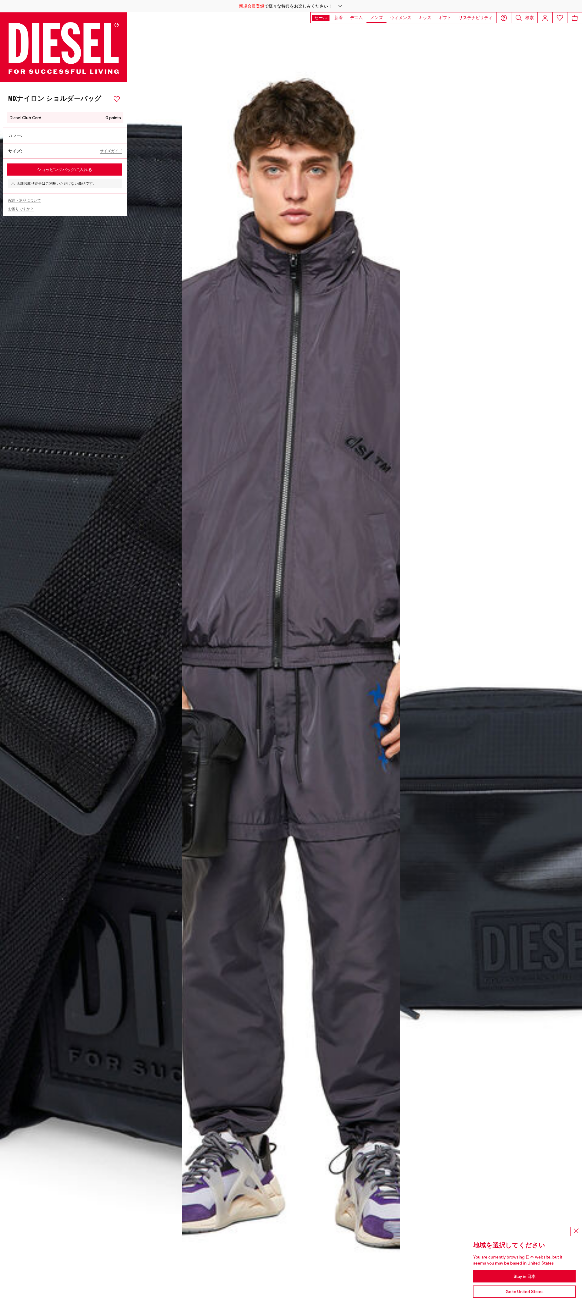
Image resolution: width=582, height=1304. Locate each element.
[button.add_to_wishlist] (116, 99)
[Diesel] (63, 47)
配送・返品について (24, 200)
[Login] (545, 17)
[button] (291, 6)
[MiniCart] (574, 17)
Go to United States (525, 1291)
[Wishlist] (560, 17)
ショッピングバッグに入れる (64, 169)
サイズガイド (111, 151)
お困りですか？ (21, 209)
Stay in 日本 (524, 1276)
